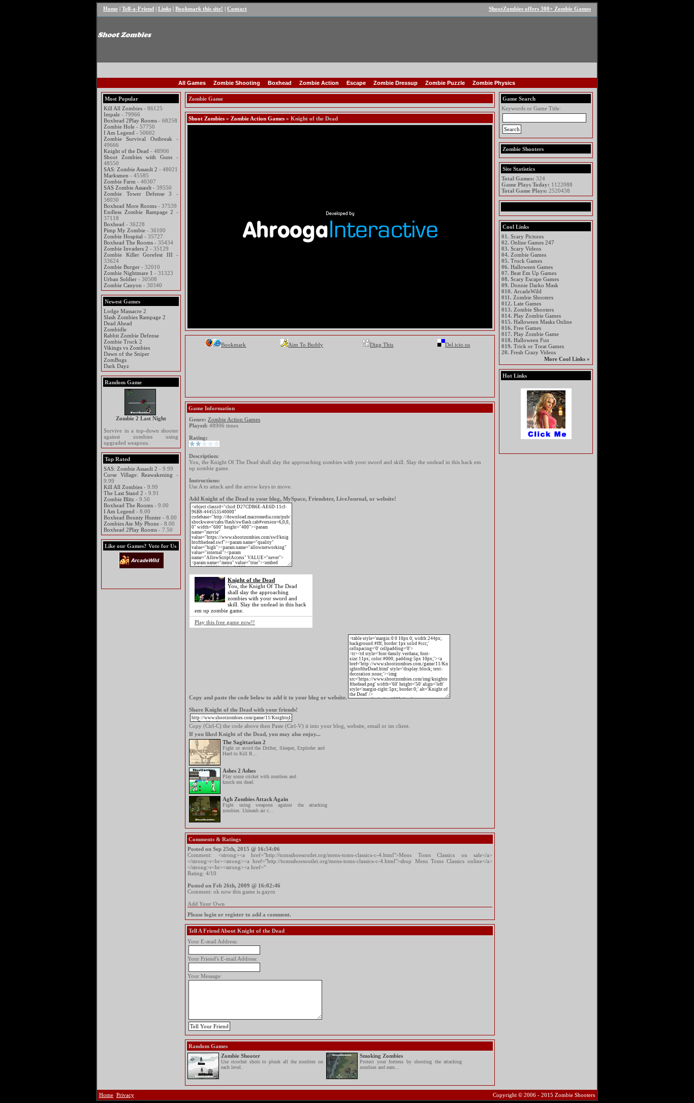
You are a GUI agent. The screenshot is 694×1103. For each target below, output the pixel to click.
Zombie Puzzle (445, 83)
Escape (356, 83)
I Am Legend (119, 133)
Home (110, 9)
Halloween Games (532, 267)
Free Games (527, 328)
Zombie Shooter (240, 1056)
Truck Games (526, 261)
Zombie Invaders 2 (126, 249)
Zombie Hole (119, 127)
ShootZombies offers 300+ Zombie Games (540, 9)
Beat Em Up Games (533, 273)
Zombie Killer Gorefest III (138, 255)
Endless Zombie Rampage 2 (138, 212)
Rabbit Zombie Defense (131, 335)
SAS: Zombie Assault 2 (130, 169)
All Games (192, 83)
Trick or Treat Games (539, 346)
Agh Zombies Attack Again (255, 799)
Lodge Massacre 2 (125, 311)
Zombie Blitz (119, 499)
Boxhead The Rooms (128, 242)
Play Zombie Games (537, 316)
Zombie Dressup (395, 83)
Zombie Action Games (258, 118)
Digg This (381, 345)
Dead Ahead (118, 323)
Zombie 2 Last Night (141, 418)
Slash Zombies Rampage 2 (135, 317)
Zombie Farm (120, 181)
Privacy (125, 1095)
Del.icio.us (457, 345)
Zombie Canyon (123, 285)
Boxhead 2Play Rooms (130, 120)
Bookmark (233, 345)
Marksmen (116, 175)
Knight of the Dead (126, 151)
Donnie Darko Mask (534, 285)
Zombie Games (528, 255)
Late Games (527, 303)
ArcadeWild (528, 291)
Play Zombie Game (536, 334)
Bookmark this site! (199, 9)
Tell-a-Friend (138, 9)
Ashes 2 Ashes (239, 771)
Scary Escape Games (535, 279)
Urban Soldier (120, 279)
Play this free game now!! (225, 622)
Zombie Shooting (236, 83)
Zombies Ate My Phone (131, 523)
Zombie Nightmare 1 (128, 273)
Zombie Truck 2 (123, 342)
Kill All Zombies (123, 108)
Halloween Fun (531, 340)
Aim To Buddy (305, 345)
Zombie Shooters (533, 297)
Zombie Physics (493, 83)
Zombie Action (319, 83)
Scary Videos (526, 249)
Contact (237, 9)
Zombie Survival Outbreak (138, 139)
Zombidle (115, 329)
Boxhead (280, 83)
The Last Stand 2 (123, 493)
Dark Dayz (116, 366)
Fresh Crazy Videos (533, 352)
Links (164, 9)
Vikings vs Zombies (127, 348)
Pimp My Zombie (124, 230)
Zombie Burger (122, 267)
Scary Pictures (527, 236)
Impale (112, 114)
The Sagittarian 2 (244, 742)
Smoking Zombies (381, 1056)
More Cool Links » (567, 359)
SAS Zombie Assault (127, 188)
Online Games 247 (532, 242)
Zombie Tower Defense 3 (138, 194)
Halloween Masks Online (543, 322)
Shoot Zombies (206, 118)
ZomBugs (115, 360)
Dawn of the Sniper (126, 354)
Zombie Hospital (123, 236)
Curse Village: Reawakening (138, 475)
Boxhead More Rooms (130, 206)
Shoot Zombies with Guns (138, 157)
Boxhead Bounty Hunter (132, 517)
